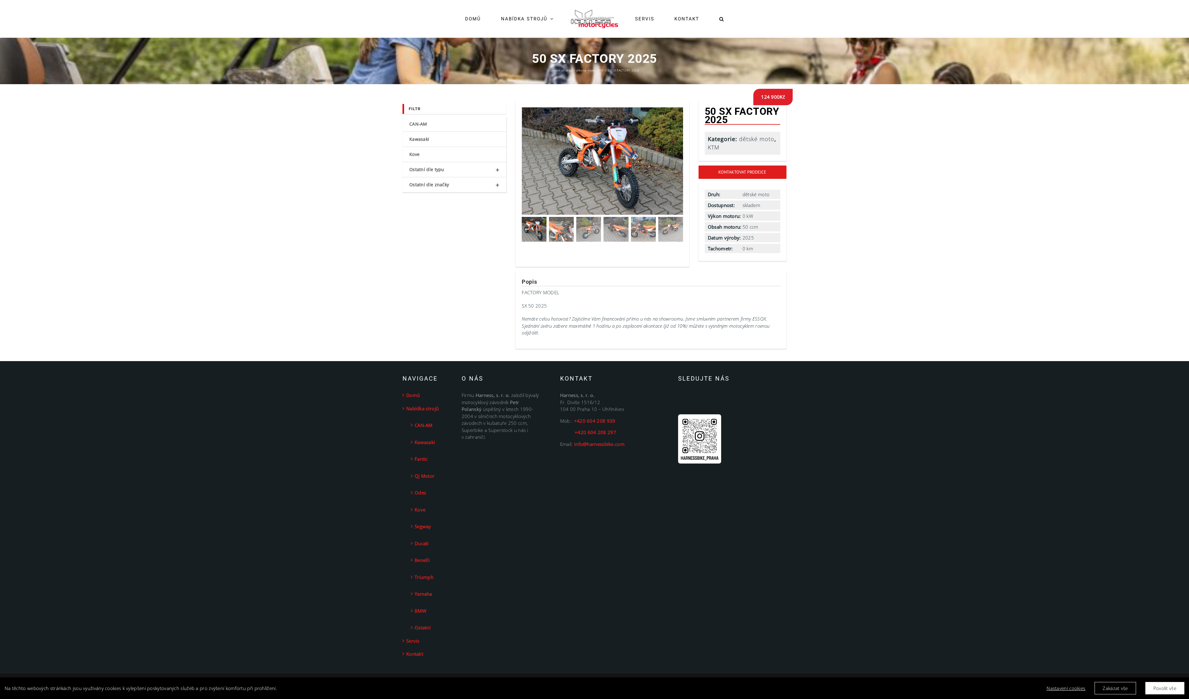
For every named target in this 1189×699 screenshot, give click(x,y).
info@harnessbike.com (599, 444)
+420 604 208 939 (595, 421)
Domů (413, 395)
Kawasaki (419, 139)
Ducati (422, 543)
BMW (420, 611)
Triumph (424, 577)
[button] (702, 19)
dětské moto (756, 139)
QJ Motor (424, 476)
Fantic (421, 459)
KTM (714, 147)
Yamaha (423, 594)
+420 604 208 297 (588, 432)
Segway (423, 526)
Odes (420, 493)
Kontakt (414, 654)
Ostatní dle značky (454, 185)
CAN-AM (418, 124)
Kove (414, 154)
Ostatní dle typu (454, 170)
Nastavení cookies (1066, 688)
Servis (413, 641)
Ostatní (423, 627)
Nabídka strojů (422, 408)
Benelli (422, 560)
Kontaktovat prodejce (742, 172)
